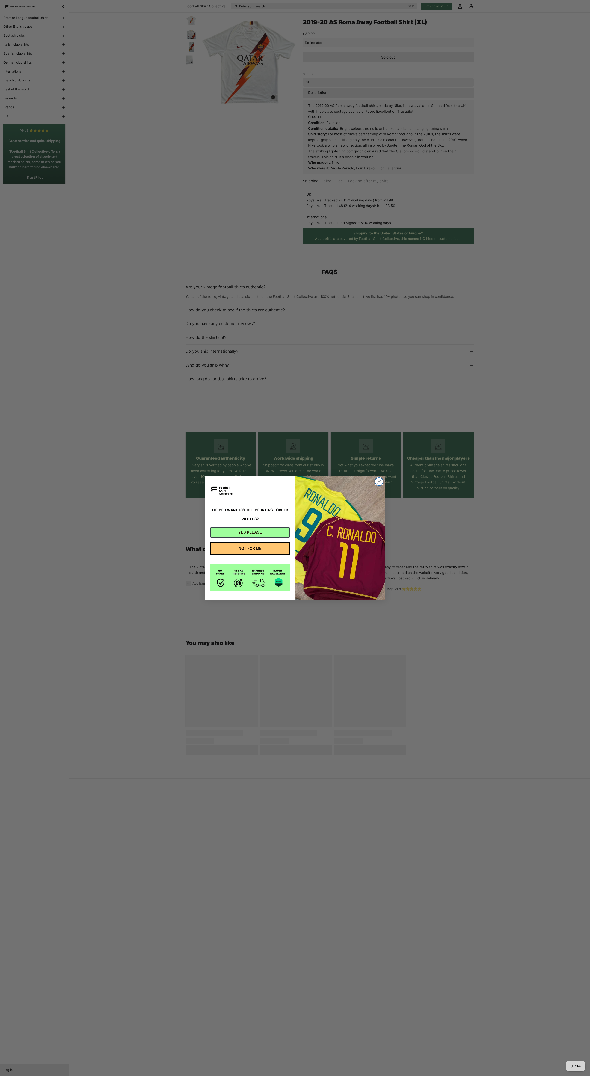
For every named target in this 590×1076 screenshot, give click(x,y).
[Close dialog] (379, 482)
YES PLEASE (250, 532)
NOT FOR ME (250, 548)
